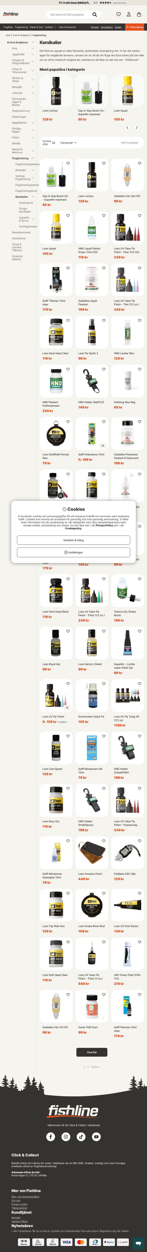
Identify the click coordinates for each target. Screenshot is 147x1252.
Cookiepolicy (73, 528)
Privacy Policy (104, 525)
